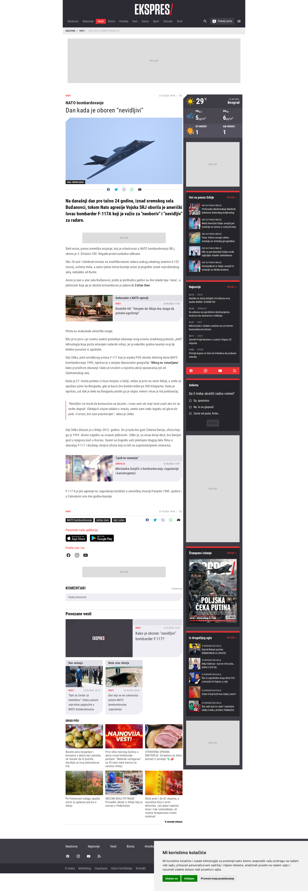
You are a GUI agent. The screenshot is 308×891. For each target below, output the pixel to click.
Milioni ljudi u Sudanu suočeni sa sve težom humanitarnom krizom (213, 325)
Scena (145, 21)
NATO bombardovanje (79, 520)
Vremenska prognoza (213, 101)
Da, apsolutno (201, 400)
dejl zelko (118, 520)
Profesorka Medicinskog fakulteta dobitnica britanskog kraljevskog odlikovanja (213, 209)
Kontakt (141, 868)
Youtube (85, 555)
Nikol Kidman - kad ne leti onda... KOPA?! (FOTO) (213, 663)
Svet (134, 21)
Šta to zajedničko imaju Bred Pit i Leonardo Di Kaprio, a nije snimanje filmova (213, 678)
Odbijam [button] (189, 878)
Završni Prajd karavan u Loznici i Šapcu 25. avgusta (213, 339)
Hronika (123, 21)
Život (180, 21)
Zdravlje (168, 21)
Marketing (84, 868)
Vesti (101, 21)
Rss (234, 371)
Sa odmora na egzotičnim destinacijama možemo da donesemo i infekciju (213, 312)
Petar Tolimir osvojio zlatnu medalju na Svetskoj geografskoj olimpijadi (213, 237)
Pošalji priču (225, 21)
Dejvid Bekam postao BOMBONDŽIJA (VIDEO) (213, 649)
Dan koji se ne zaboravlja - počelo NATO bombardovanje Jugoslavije (124, 687)
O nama (70, 868)
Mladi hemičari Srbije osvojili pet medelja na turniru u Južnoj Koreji (213, 223)
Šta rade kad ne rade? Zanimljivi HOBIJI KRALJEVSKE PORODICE (213, 706)
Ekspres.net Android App (102, 538)
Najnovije (88, 21)
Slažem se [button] (171, 878)
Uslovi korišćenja (121, 868)
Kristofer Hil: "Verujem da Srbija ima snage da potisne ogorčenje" (124, 308)
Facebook (68, 555)
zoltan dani (102, 520)
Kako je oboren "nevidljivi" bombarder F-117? (124, 638)
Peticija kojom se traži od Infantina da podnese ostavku (213, 353)
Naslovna (73, 21)
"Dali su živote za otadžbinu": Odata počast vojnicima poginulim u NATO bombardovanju (84, 687)
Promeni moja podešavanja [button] (217, 878)
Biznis (111, 21)
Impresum (101, 868)
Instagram (77, 555)
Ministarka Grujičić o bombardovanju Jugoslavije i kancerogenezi (124, 468)
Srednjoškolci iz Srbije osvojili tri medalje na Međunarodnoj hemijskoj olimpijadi (213, 266)
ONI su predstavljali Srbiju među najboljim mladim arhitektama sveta (213, 252)
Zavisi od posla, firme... (207, 413)
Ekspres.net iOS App (76, 538)
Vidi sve (230, 197)
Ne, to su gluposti (204, 407)
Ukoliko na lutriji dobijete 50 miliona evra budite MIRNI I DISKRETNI (213, 298)
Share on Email (140, 189)
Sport (156, 21)
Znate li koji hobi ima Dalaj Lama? (213, 692)
